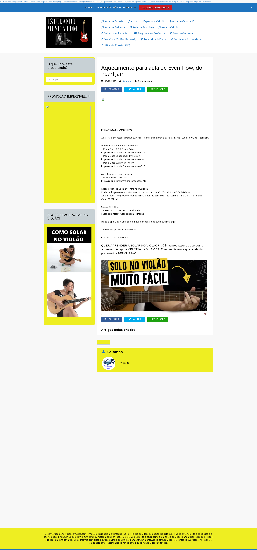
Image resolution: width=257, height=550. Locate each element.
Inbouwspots (41, 1)
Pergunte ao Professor (151, 33)
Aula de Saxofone (143, 27)
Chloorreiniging (54, 1)
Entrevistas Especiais (116, 33)
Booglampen (17, 1)
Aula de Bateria (113, 21)
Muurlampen (5, 1)
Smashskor (206, 1)
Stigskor (197, 1)
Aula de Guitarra (114, 27)
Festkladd (164, 1)
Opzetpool (107, 1)
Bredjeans (155, 1)
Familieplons (117, 1)
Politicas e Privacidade (187, 39)
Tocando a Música (154, 39)
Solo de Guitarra (182, 33)
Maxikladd (181, 1)
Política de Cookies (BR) (115, 45)
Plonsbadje (97, 1)
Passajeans (136, 1)
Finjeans (127, 1)
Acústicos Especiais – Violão (147, 21)
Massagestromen (85, 1)
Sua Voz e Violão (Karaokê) (119, 39)
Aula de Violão (170, 27)
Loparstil (190, 1)
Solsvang (172, 1)
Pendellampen (29, 1)
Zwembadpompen (69, 1)
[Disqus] (155, 410)
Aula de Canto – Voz (183, 21)
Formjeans (146, 1)
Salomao (127, 81)
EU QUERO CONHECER (154, 7)
